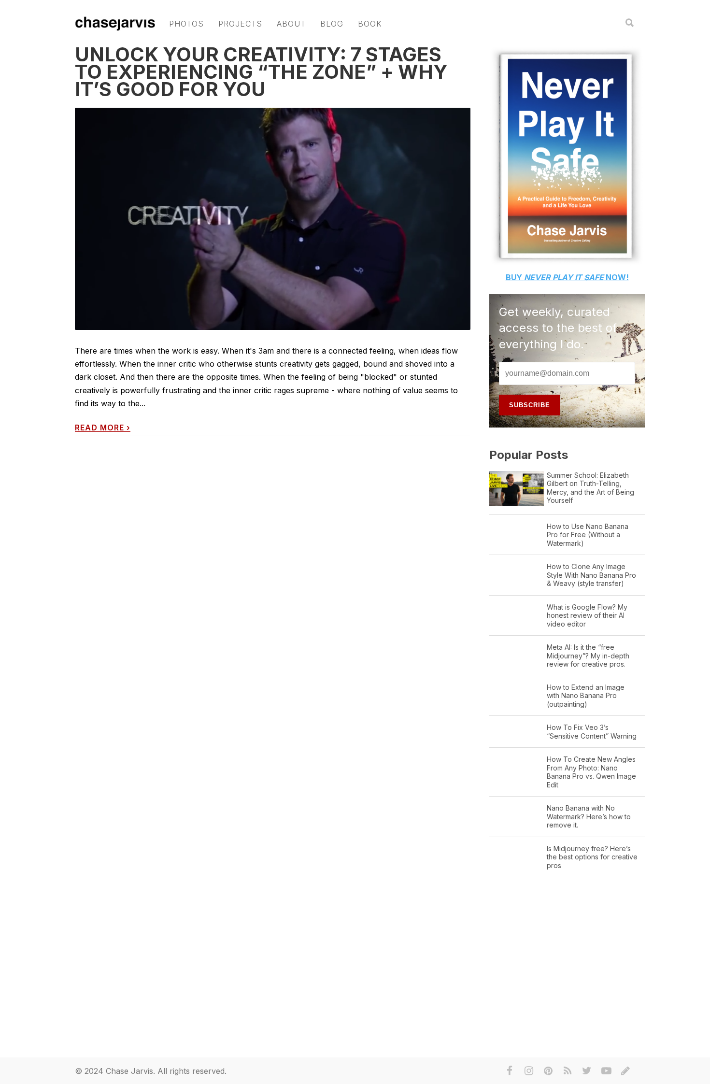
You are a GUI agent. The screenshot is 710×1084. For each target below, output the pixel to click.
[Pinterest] (548, 1071)
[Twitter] (586, 1071)
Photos (186, 24)
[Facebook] (509, 1071)
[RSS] (567, 1071)
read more (102, 428)
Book (370, 24)
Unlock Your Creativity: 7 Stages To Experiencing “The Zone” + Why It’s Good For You (261, 72)
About (291, 24)
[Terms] (625, 1071)
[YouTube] (606, 1071)
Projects (240, 24)
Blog (331, 24)
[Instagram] (529, 1071)
